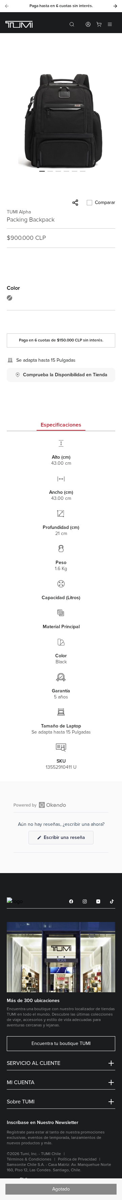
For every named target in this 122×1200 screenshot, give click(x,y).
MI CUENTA (21, 1082)
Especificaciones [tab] (61, 425)
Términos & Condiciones (29, 1159)
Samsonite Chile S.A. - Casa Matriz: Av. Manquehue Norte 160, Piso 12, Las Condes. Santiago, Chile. (59, 1167)
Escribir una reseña (68, 839)
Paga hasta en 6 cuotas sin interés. (61, 5)
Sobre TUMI (21, 1101)
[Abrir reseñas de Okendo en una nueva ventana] (40, 804)
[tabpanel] (61, 604)
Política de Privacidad (77, 1159)
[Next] (115, 6)
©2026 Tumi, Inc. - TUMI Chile (34, 1153)
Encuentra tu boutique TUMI (61, 1043)
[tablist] (61, 425)
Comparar (105, 202)
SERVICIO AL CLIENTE (33, 1063)
